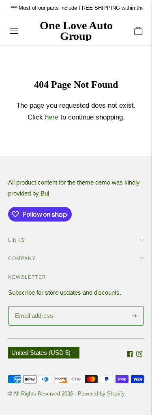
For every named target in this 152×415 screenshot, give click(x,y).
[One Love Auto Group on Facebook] (130, 354)
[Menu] (13, 31)
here (51, 117)
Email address (33, 307)
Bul (45, 193)
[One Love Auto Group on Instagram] (139, 354)
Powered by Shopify (101, 394)
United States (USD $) (41, 352)
